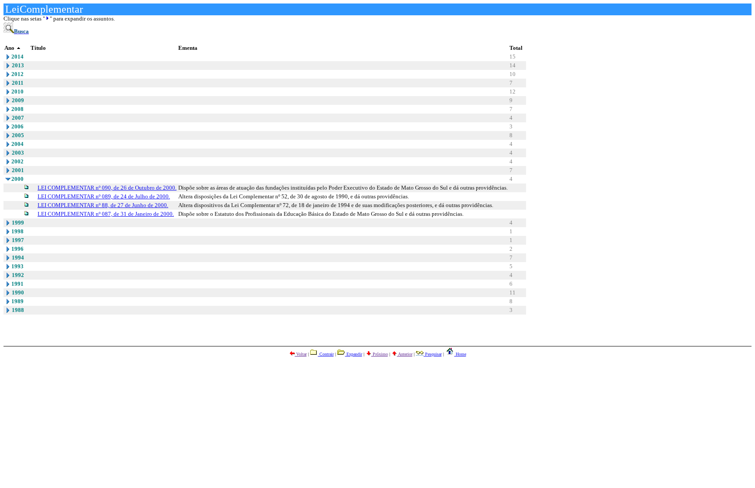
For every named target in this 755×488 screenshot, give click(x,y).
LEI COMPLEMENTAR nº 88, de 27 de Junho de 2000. (103, 205)
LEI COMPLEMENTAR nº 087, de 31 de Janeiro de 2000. (106, 214)
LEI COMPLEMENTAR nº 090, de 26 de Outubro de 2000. (107, 187)
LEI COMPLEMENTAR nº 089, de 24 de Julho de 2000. (104, 196)
